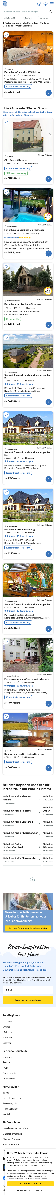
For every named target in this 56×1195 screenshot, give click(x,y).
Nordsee (7, 1021)
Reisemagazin (10, 1103)
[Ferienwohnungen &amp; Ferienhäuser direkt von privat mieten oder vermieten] (4, 3)
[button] (52, 3)
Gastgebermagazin (13, 1133)
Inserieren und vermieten (16, 1128)
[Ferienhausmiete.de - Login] (46, 3)
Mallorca (7, 1032)
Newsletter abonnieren (28, 1000)
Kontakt (7, 1114)
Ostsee (6, 1026)
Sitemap (7, 1042)
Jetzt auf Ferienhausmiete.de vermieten (28, 928)
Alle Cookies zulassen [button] (30, 1184)
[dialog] (30, 1172)
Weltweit (8, 1037)
